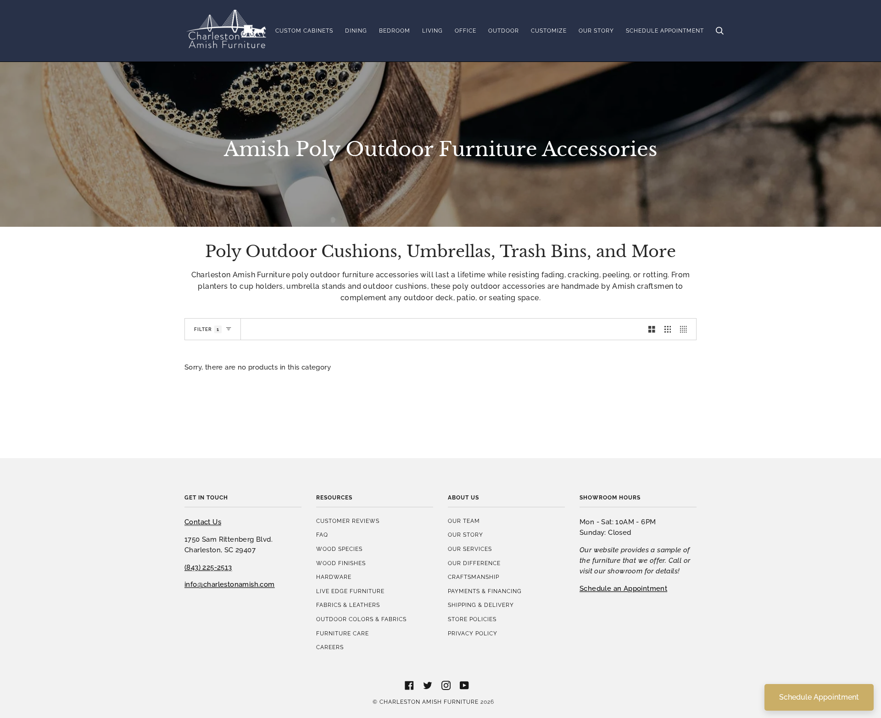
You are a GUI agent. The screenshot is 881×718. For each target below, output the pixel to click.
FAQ (322, 534)
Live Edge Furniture (350, 591)
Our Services (470, 548)
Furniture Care (342, 633)
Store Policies (472, 619)
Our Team (464, 520)
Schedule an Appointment (623, 588)
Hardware (333, 576)
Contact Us (202, 522)
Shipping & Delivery (481, 604)
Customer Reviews (347, 520)
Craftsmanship (473, 576)
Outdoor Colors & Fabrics (361, 619)
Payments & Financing (485, 591)
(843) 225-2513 (208, 567)
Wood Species (339, 548)
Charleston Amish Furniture (429, 701)
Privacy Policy (472, 633)
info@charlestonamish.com (229, 584)
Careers (330, 647)
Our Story (465, 534)
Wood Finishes (341, 563)
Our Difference (474, 563)
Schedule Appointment (819, 697)
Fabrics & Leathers (348, 604)
